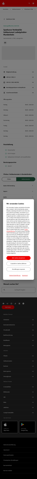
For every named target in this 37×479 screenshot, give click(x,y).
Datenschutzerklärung (14, 275)
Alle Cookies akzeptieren (18, 258)
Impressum (25, 275)
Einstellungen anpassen (18, 269)
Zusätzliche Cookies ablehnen (18, 263)
